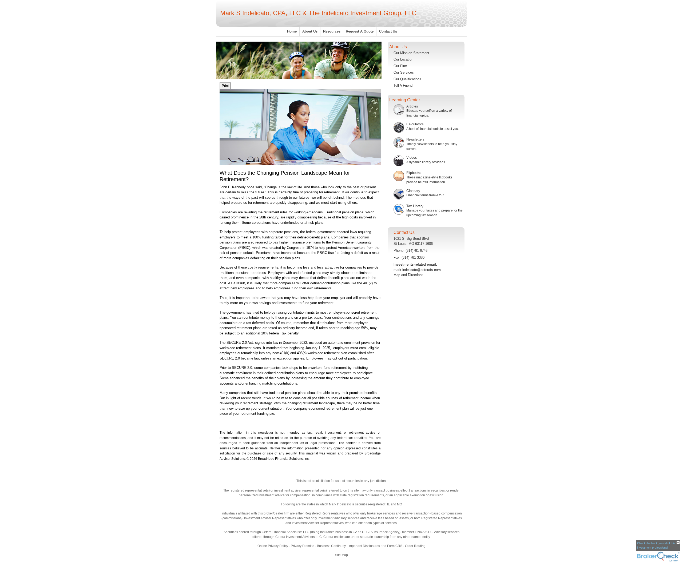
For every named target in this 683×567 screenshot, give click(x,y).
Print (225, 86)
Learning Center (404, 100)
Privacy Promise (302, 546)
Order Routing (415, 546)
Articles (412, 106)
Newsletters (415, 139)
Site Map (341, 555)
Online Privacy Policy (272, 546)
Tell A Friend (403, 85)
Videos (411, 157)
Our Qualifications (407, 79)
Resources (331, 31)
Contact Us (388, 31)
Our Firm (400, 66)
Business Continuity (331, 546)
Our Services (404, 72)
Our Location (403, 59)
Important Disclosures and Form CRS (375, 546)
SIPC (429, 532)
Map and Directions (408, 275)
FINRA (419, 532)
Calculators (415, 124)
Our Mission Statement (411, 53)
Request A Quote (360, 31)
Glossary (413, 191)
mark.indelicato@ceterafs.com (417, 270)
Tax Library (414, 206)
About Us (309, 31)
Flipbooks (413, 173)
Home (292, 31)
